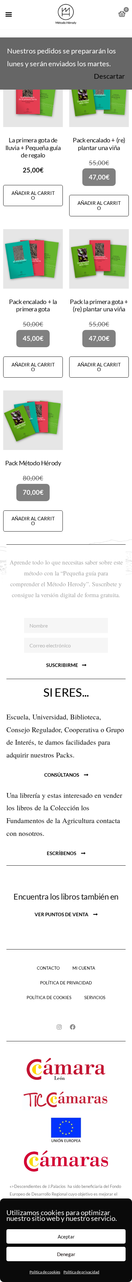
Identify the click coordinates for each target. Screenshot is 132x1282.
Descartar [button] (109, 76)
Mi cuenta (83, 968)
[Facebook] (73, 1027)
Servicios (94, 997)
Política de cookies (44, 1272)
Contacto (48, 968)
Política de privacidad (81, 1272)
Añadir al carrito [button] (33, 195)
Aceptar (66, 1236)
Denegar (66, 1254)
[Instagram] (59, 1027)
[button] (8, 14)
